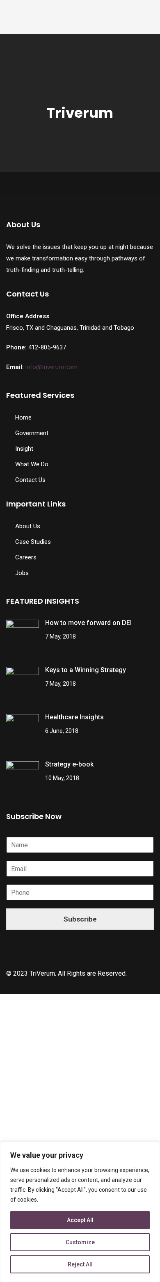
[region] (80, 1212)
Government (31, 433)
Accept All (80, 1220)
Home (23, 417)
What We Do (31, 464)
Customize (80, 1242)
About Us (27, 526)
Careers (26, 557)
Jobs (22, 573)
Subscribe (80, 919)
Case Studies (33, 541)
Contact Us (30, 480)
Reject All (80, 1264)
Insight (24, 448)
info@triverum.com (51, 367)
